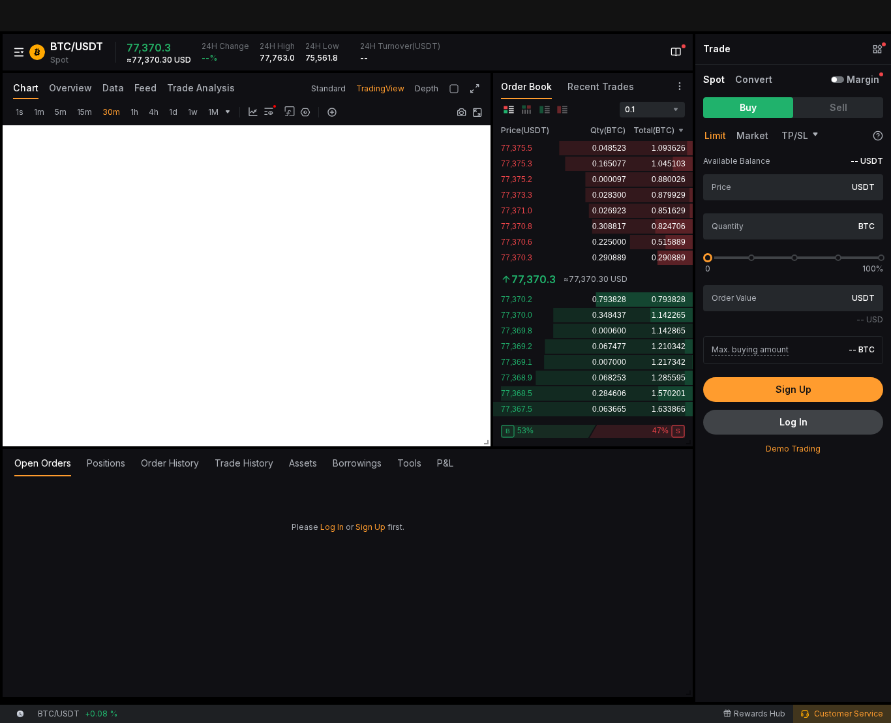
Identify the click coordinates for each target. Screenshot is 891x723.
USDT (863, 187)
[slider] (707, 257)
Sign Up (370, 527)
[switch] (837, 79)
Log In (332, 527)
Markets (157, 15)
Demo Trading (793, 449)
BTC (866, 226)
